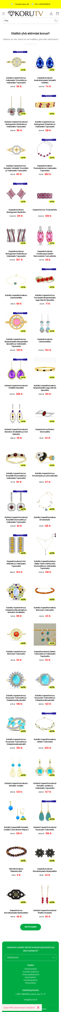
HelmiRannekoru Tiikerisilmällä (16, 870)
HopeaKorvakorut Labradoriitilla (44, 340)
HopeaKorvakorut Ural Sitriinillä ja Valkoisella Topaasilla (16, 563)
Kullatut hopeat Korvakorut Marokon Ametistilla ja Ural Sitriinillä (16, 431)
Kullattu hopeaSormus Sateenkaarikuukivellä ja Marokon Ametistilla (16, 610)
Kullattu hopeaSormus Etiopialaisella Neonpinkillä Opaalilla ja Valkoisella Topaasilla (16, 342)
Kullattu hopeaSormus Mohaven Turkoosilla (16, 653)
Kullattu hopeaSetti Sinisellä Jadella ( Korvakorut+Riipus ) (16, 828)
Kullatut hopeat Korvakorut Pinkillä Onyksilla (44, 911)
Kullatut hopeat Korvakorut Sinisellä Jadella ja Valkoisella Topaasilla (44, 785)
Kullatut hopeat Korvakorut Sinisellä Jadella (16, 784)
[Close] (38, 1007)
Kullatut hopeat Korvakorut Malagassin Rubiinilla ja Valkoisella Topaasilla (16, 124)
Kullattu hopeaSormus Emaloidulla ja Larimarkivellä (44, 474)
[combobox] (30, 21)
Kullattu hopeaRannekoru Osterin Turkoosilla (45, 740)
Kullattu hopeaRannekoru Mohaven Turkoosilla (45, 609)
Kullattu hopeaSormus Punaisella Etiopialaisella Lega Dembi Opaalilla (45, 297)
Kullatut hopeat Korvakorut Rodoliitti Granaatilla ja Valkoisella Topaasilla (16, 519)
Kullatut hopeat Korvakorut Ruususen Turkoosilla (44, 828)
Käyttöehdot (30, 977)
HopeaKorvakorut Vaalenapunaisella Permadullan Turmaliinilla (45, 253)
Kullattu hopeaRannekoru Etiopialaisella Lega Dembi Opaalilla (44, 388)
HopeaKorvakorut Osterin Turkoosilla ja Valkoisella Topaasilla (44, 654)
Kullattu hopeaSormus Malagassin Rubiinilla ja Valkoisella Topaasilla (44, 124)
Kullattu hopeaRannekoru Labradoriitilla (16, 296)
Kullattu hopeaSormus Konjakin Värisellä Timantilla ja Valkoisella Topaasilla (16, 168)
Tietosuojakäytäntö (30, 974)
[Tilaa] (53, 957)
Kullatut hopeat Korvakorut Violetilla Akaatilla (16, 387)
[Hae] (56, 21)
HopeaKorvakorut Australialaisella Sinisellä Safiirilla (45, 80)
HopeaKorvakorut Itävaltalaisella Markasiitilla (45, 870)
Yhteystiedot (30, 983)
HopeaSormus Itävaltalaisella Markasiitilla (16, 911)
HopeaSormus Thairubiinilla (45, 210)
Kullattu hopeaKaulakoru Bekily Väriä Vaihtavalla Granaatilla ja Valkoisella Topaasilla (45, 564)
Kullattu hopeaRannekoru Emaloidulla (45, 518)
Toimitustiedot (30, 969)
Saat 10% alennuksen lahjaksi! (19, 1007)
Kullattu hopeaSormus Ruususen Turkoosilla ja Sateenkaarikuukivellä (16, 697)
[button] (3, 14)
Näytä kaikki (30, 926)
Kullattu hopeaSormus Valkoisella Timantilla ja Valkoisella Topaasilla (16, 80)
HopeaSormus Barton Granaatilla (44, 430)
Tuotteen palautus (31, 972)
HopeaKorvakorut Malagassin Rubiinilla (16, 211)
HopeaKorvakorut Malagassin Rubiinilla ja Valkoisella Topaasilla (16, 253)
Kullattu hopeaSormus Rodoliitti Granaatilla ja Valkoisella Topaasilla (16, 475)
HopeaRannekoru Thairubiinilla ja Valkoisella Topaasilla (44, 168)
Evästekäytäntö (30, 980)
